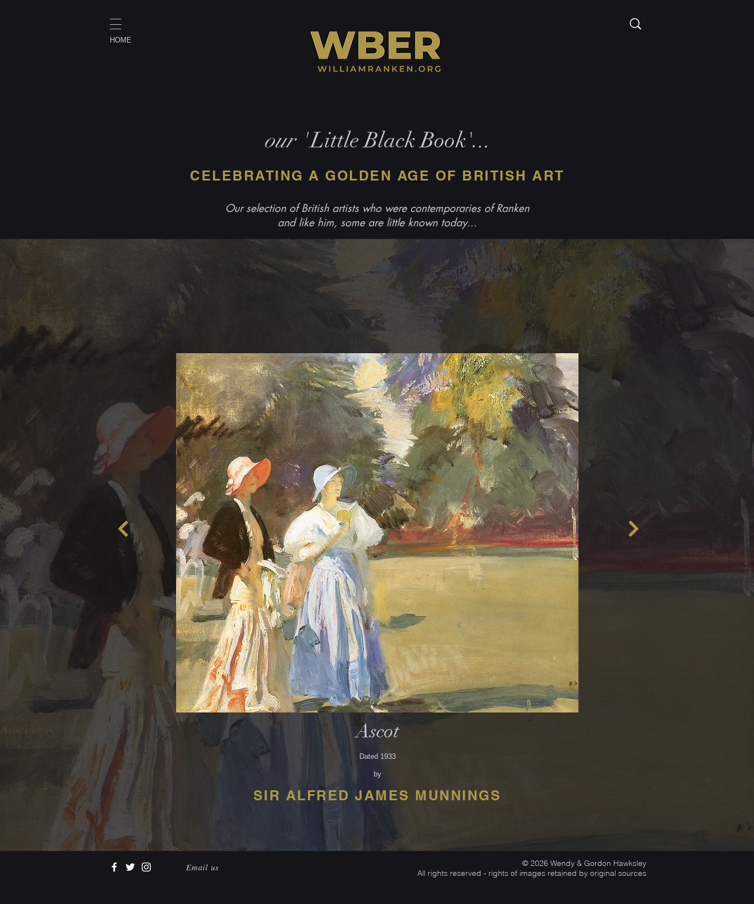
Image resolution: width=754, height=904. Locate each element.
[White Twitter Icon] (130, 867)
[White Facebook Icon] (114, 867)
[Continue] (123, 528)
